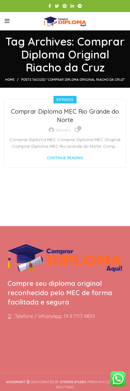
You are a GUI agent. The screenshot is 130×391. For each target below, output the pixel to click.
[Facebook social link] (50, 6)
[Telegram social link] (80, 6)
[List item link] (65, 316)
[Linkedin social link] (72, 6)
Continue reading (65, 158)
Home (10, 79)
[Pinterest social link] (65, 6)
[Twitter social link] (57, 6)
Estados (65, 99)
